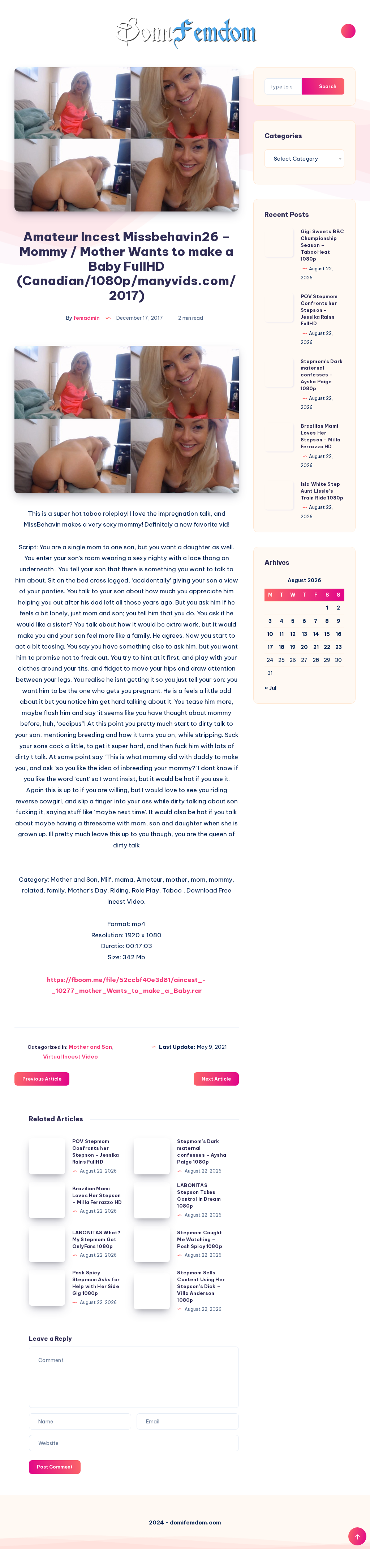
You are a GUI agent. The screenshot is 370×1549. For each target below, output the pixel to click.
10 (270, 634)
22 (327, 647)
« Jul (270, 688)
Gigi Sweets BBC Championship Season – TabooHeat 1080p (322, 244)
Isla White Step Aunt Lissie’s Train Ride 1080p (322, 491)
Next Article (216, 1079)
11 (281, 634)
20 (304, 647)
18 (281, 647)
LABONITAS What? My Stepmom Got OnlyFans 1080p (96, 1239)
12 (293, 634)
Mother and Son (90, 1046)
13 (304, 634)
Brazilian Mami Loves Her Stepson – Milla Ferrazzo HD (97, 1195)
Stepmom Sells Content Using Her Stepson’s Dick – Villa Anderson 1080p (201, 1286)
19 (293, 647)
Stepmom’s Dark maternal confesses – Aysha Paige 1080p (322, 374)
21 (316, 647)
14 (316, 634)
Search (327, 86)
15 (327, 634)
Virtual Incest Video (70, 1056)
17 (270, 647)
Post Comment (55, 1467)
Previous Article (41, 1079)
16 (338, 634)
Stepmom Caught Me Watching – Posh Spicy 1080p (199, 1239)
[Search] (348, 31)
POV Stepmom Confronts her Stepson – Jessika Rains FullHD (319, 309)
